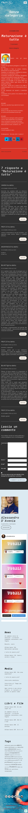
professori (9, 762)
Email (3, 464)
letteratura (17, 754)
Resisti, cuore (9, 644)
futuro (17, 750)
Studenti (13, 767)
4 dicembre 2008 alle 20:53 (9, 188)
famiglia (18, 749)
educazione (12, 749)
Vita (6, 769)
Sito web (3, 468)
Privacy (22, 809)
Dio (22, 747)
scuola (14, 764)
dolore (6, 749)
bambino (6, 747)
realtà (19, 762)
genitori (20, 750)
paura (9, 760)
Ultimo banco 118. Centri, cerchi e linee (13, 656)
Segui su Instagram (19, 615)
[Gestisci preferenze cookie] (25, 810)
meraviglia (8, 758)
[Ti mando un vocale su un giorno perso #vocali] (14, 601)
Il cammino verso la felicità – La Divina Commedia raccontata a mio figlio (13, 638)
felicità (9, 751)
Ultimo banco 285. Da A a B (14, 729)
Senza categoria (14, 13)
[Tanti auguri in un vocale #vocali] (14, 552)
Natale (17, 758)
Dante (19, 747)
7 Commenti (14, 44)
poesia (13, 760)
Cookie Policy (16, 809)
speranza (7, 767)
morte (13, 758)
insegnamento (14, 753)
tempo (18, 767)
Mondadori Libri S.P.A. (12, 805)
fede (6, 751)
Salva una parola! (6, 151)
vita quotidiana (13, 769)
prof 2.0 (19, 760)
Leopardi (12, 754)
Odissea (21, 758)
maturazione (18, 756)
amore (19, 745)
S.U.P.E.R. (24, 151)
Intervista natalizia (12, 680)
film (14, 751)
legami (7, 755)
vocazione (8, 771)
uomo (21, 767)
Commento (4, 443)
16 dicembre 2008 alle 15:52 (9, 413)
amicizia (14, 745)
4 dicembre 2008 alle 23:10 (8, 230)
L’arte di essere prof (12, 652)
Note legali (19, 807)
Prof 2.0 (7, 2)
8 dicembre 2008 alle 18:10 (8, 250)
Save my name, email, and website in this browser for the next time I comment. (12, 475)
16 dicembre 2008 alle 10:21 (8, 369)
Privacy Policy (7, 809)
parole (6, 760)
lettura (7, 757)
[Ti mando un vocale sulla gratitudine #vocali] (14, 576)
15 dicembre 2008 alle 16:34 (9, 345)
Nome (3, 460)
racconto (16, 762)
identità (7, 752)
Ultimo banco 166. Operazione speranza (11, 648)
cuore (16, 747)
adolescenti (8, 745)
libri (12, 757)
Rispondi (23, 219)
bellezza (11, 747)
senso (20, 764)
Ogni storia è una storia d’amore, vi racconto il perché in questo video (13, 690)
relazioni (8, 764)
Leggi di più (6, 527)
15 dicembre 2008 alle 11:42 (8, 268)
